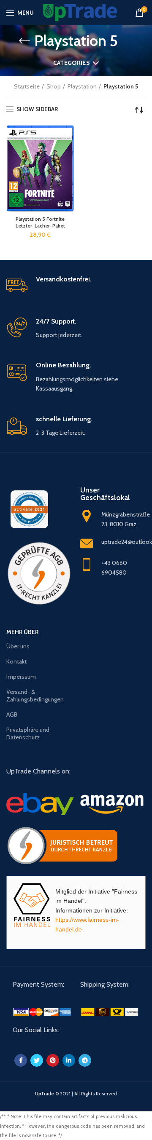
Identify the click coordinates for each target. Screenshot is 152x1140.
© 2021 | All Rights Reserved (76, 1094)
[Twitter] (36, 1060)
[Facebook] (20, 1060)
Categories (71, 63)
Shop (53, 86)
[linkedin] (68, 1060)
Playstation (82, 86)
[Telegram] (85, 1060)
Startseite (27, 86)
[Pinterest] (52, 1060)
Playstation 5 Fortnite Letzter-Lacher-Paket (40, 222)
